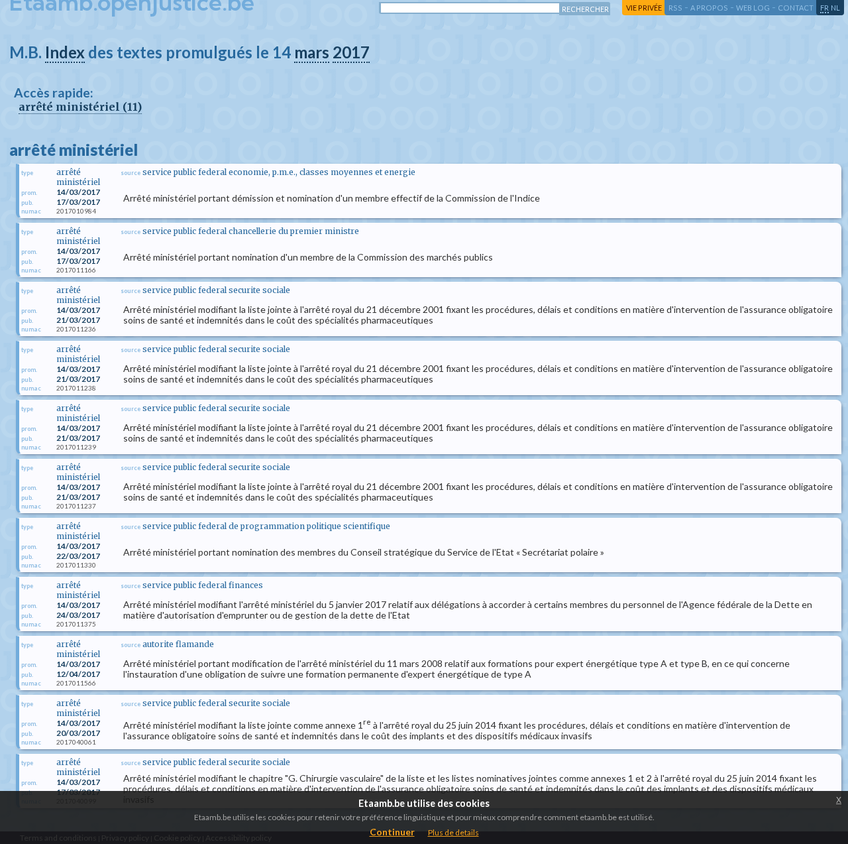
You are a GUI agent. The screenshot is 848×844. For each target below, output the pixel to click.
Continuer (392, 831)
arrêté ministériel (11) (80, 106)
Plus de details (453, 832)
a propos (709, 7)
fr (824, 7)
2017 (351, 52)
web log (753, 7)
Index (65, 52)
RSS (675, 7)
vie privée (644, 7)
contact (796, 7)
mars (311, 52)
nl (835, 7)
